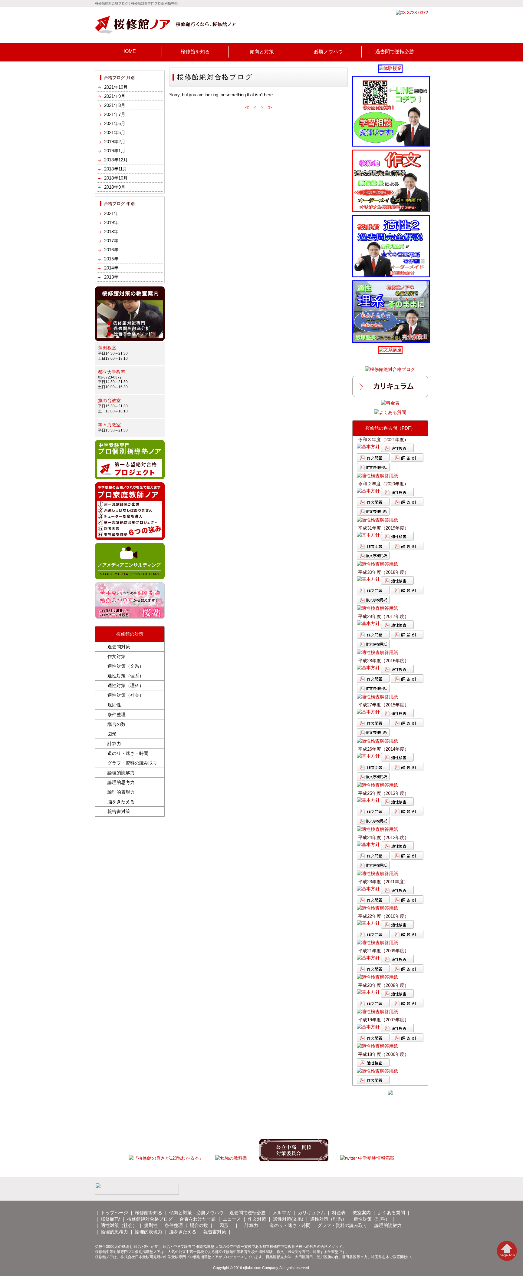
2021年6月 (114, 123)
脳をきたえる (121, 801)
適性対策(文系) (288, 1218)
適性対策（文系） (125, 666)
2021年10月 (116, 87)
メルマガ (282, 1212)
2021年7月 (114, 114)
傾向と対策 (262, 51)
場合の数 (116, 724)
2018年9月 (114, 187)
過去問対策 (118, 646)
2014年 (111, 267)
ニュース (232, 1218)
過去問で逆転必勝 (394, 51)
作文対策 (116, 656)
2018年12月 (116, 159)
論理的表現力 (121, 792)
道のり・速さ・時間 (127, 753)
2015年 (111, 258)
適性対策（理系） (125, 675)
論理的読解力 (121, 772)
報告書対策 (118, 811)
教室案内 (362, 1212)
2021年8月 (114, 105)
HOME (128, 51)
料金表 (339, 1212)
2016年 (111, 249)
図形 (112, 733)
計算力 (114, 743)
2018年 (111, 231)
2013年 (111, 276)
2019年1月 (114, 150)
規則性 (114, 704)
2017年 (111, 240)
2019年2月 (114, 141)
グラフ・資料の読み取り (132, 762)
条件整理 (116, 714)
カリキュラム (311, 1212)
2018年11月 (115, 168)
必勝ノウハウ (328, 51)
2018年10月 (116, 177)
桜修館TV (110, 1218)
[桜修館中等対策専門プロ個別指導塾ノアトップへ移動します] (165, 31)
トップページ (114, 1212)
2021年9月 (114, 96)
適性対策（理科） (125, 685)
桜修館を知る (195, 51)
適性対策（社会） (125, 695)
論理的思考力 (121, 782)
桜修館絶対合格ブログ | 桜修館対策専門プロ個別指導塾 (136, 3)
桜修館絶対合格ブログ (150, 1218)
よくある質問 (391, 1212)
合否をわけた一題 (197, 1218)
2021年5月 (114, 132)
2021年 (111, 213)
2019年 (111, 222)
